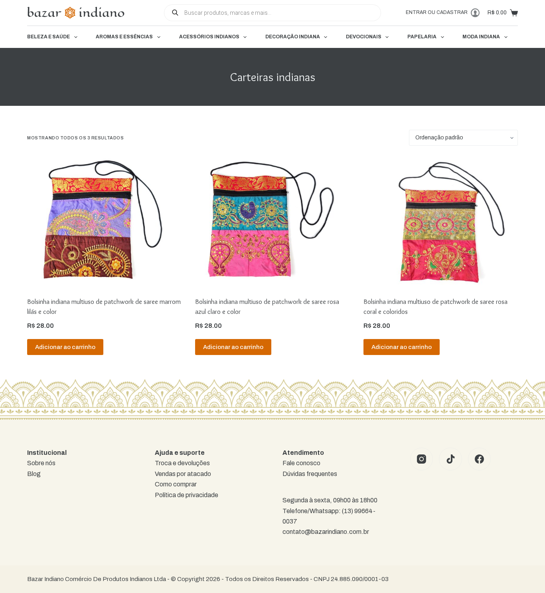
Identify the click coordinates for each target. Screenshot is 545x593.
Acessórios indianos (209, 37)
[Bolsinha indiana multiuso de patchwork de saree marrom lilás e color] (104, 221)
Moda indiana (481, 37)
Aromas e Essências (124, 37)
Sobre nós (41, 463)
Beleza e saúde (48, 37)
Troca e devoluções (182, 463)
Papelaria (421, 37)
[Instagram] (421, 459)
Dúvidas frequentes (309, 473)
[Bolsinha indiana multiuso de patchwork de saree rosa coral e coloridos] (440, 221)
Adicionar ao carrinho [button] (65, 347)
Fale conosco (301, 463)
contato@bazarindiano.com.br (325, 531)
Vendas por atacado (183, 473)
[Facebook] (479, 459)
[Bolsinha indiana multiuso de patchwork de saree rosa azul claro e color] (272, 221)
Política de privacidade (186, 495)
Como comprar (176, 484)
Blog (34, 473)
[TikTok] (450, 459)
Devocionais (363, 37)
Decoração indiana (292, 37)
